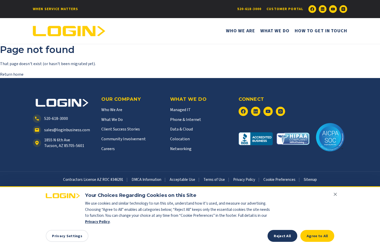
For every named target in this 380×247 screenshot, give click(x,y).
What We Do (275, 31)
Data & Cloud (181, 129)
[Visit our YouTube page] (333, 9)
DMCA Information (146, 179)
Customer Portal (285, 9)
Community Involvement (123, 139)
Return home (12, 74)
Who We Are (240, 31)
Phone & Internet (185, 119)
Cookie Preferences (279, 179)
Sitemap (310, 179)
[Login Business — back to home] (69, 31)
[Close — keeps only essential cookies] (335, 194)
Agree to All (317, 236)
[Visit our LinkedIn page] (322, 9)
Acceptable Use (182, 179)
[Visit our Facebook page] (312, 9)
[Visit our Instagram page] (343, 9)
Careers (108, 149)
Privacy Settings (67, 236)
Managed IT (180, 110)
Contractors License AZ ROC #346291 (93, 179)
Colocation (180, 139)
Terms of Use (214, 179)
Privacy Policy (244, 179)
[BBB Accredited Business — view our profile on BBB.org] (256, 141)
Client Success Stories (120, 129)
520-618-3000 (249, 9)
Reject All (282, 236)
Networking (181, 149)
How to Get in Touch (321, 31)
